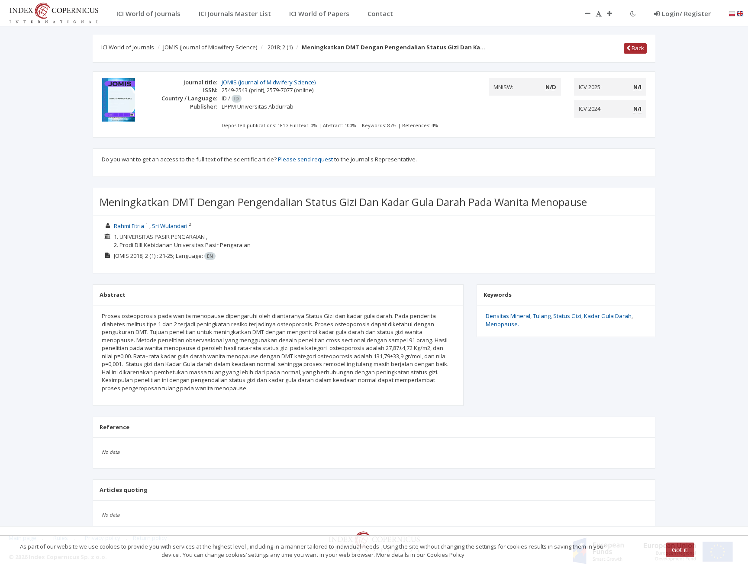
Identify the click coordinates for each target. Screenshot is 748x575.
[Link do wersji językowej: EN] (740, 13)
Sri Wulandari (169, 226)
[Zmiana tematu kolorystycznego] (633, 13)
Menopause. (502, 324)
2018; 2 (280, 47)
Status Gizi (567, 316)
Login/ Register (686, 13)
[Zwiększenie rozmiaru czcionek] (613, 13)
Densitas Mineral (508, 316)
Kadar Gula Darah (608, 316)
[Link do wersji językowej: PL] (732, 13)
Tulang (542, 316)
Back (637, 48)
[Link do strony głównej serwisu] (53, 12)
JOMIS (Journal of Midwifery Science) (210, 47)
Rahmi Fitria (129, 226)
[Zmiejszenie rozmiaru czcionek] (583, 13)
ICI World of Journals (127, 47)
